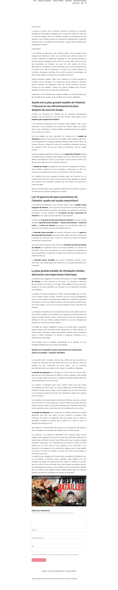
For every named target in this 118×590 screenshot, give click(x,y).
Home (34, 0)
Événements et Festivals (80, 0)
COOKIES (44, 571)
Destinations (68, 0)
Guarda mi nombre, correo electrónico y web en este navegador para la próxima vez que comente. (56, 554)
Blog (82, 3)
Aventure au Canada (63, 578)
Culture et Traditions (58, 0)
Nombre (34, 530)
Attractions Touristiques (44, 0)
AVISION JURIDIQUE (71, 571)
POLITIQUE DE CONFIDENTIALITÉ (56, 571)
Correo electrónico (38, 538)
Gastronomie (76, 3)
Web (33, 546)
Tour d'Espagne (73, 578)
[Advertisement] (59, 14)
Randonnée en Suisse (52, 578)
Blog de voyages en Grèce (39, 578)
